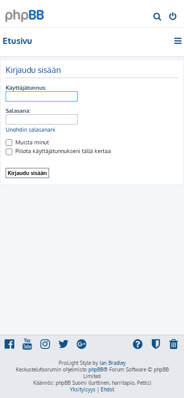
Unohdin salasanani (30, 129)
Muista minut (31, 142)
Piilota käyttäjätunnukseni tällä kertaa (62, 151)
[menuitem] (157, 17)
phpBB (95, 369)
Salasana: (18, 110)
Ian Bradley (113, 363)
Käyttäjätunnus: (26, 87)
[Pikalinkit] (178, 41)
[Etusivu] (24, 13)
